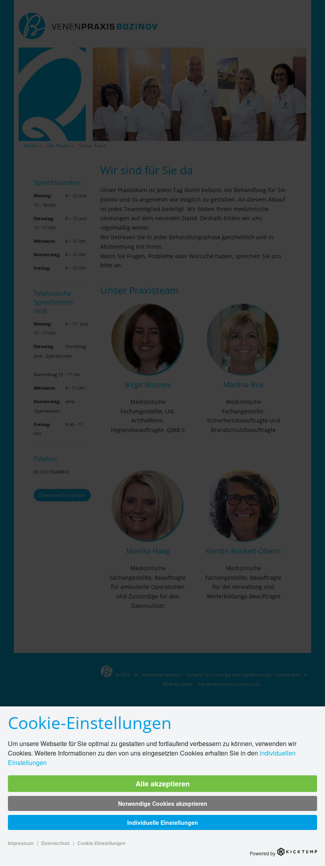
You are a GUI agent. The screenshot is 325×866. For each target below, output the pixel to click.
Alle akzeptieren (163, 783)
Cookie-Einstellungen (101, 843)
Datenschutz (55, 843)
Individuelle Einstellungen (162, 822)
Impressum (21, 843)
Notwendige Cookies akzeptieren (162, 803)
